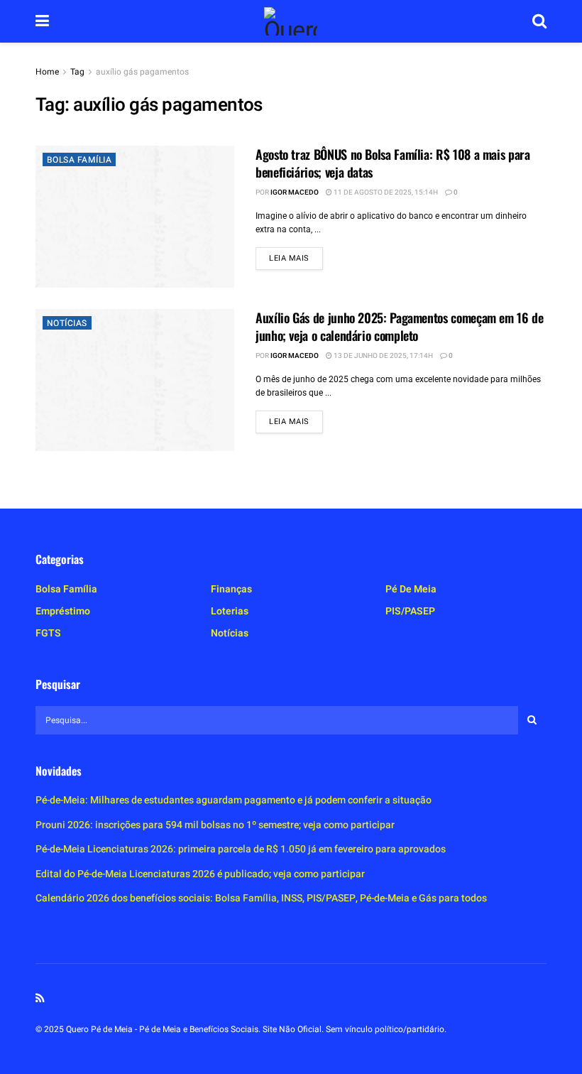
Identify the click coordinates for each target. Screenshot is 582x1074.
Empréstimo (62, 611)
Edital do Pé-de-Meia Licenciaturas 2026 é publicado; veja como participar (200, 874)
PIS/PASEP (410, 611)
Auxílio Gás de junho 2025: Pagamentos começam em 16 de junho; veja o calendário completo (400, 326)
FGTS (48, 633)
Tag (77, 71)
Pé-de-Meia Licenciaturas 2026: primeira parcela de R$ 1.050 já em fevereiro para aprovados (240, 849)
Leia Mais (296, 257)
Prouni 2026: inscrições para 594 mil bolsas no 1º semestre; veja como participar (215, 825)
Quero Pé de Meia (99, 1029)
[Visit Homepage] (290, 21)
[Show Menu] (42, 21)
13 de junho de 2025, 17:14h (382, 356)
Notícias (67, 323)
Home (47, 71)
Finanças (231, 589)
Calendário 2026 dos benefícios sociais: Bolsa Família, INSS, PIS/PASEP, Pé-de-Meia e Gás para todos (261, 898)
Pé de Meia (410, 589)
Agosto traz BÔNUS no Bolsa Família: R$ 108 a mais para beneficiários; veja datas (393, 163)
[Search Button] (539, 21)
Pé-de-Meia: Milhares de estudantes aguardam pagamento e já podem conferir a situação (233, 800)
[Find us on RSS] (40, 998)
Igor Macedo (294, 192)
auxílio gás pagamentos (142, 71)
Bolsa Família (79, 159)
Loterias (229, 611)
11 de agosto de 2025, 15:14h (385, 192)
